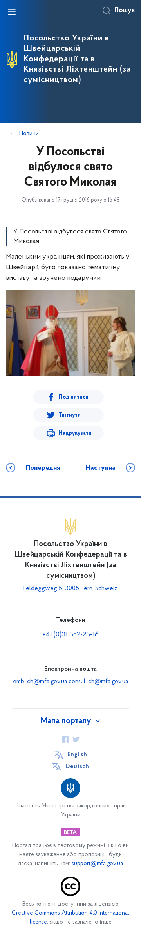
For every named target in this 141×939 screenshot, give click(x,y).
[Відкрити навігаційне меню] (12, 12)
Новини (29, 133)
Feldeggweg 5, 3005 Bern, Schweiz (71, 588)
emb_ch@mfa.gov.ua (40, 681)
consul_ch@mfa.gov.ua (98, 681)
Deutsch (77, 766)
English (77, 755)
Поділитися (73, 397)
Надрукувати (75, 433)
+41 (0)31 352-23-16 (71, 634)
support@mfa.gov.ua (97, 864)
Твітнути (70, 415)
